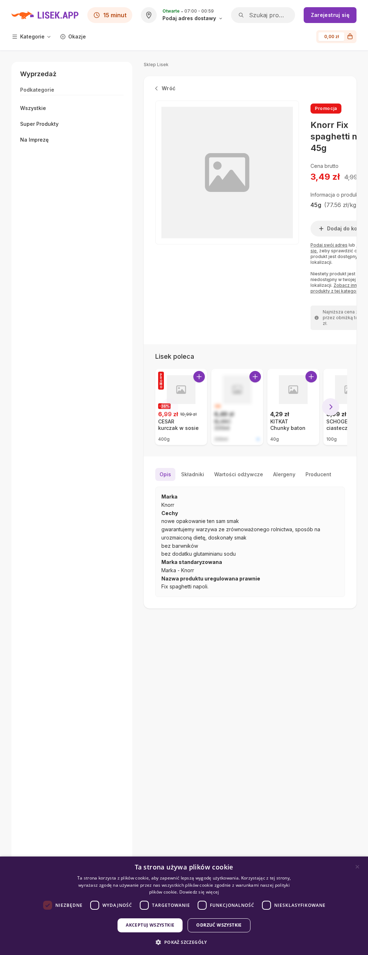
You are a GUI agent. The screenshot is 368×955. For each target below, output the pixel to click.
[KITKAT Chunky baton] (293, 407)
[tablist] (250, 474)
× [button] (357, 866)
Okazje (77, 36)
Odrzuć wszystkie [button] (219, 925)
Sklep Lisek (156, 64)
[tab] (165, 474)
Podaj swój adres (329, 245)
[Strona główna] (45, 15)
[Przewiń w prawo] (330, 406)
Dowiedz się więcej (199, 892)
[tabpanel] (250, 542)
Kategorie (32, 36)
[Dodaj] (199, 376)
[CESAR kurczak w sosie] (181, 407)
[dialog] (184, 906)
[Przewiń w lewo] (169, 406)
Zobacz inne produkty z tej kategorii (335, 288)
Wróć (168, 88)
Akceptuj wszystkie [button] (150, 925)
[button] (184, 942)
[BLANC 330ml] (237, 407)
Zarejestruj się (330, 15)
